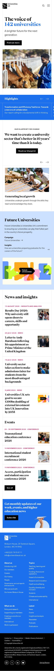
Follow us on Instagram (6, 662)
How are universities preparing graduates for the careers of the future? (25, 249)
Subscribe (11, 517)
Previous (41, 99)
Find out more (13, 43)
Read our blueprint (27, 151)
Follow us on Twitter (12, 662)
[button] (43, 5)
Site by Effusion (45, 662)
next (47, 162)
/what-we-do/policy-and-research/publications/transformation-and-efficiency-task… (27, 110)
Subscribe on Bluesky (23, 662)
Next (47, 99)
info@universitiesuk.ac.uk (15, 555)
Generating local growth (20, 196)
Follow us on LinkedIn (18, 662)
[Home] (9, 6)
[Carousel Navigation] (44, 99)
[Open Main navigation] (48, 5)
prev (41, 162)
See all (10, 488)
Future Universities (12, 240)
